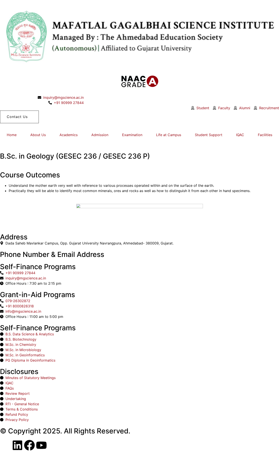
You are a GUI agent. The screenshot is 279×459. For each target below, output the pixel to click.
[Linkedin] (17, 445)
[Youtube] (41, 445)
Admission (99, 135)
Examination (132, 135)
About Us (38, 135)
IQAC (240, 135)
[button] (19, 117)
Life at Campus (168, 135)
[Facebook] (29, 445)
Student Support (208, 135)
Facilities (265, 135)
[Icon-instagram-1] (5, 445)
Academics (69, 135)
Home (12, 135)
